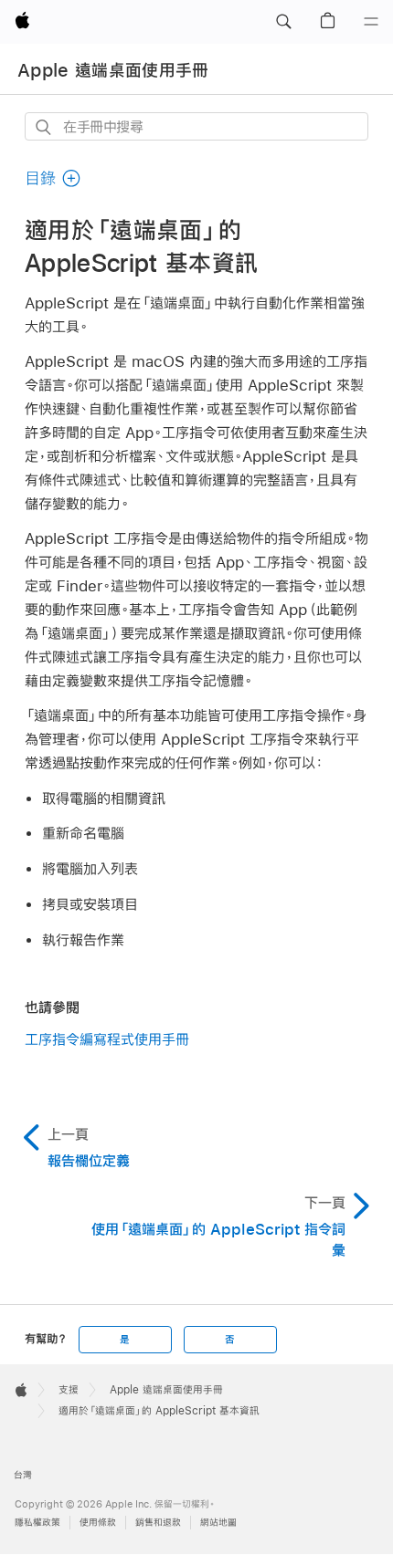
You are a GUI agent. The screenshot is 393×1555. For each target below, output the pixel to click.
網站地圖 (218, 1523)
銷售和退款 (158, 1523)
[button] (283, 22)
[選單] (371, 22)
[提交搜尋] (44, 127)
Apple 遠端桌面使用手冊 (113, 70)
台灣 (23, 1475)
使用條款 (98, 1523)
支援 (68, 1389)
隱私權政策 (37, 1523)
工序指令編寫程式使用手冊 (107, 1039)
